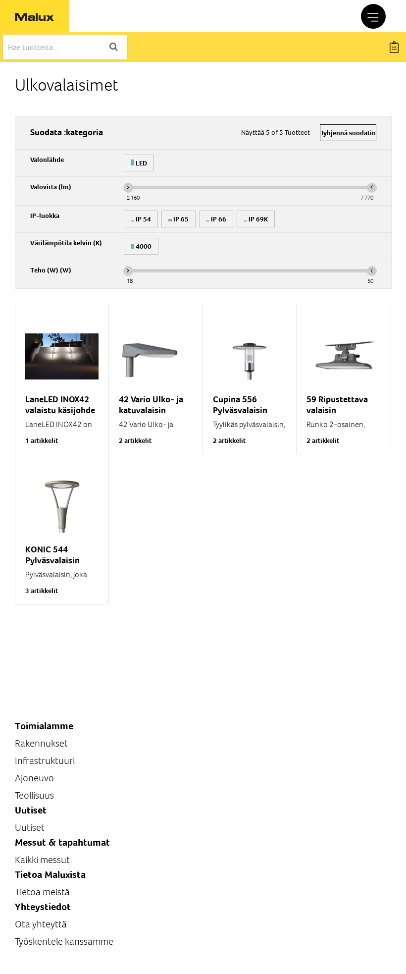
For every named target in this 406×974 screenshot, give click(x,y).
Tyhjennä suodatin (348, 133)
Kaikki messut (42, 859)
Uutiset (30, 827)
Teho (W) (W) (50, 270)
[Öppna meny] (373, 16)
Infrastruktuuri (45, 760)
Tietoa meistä (42, 892)
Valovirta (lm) (50, 187)
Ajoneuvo (34, 778)
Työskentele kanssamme (64, 941)
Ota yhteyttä (41, 924)
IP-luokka (44, 215)
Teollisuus (34, 795)
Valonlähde (47, 159)
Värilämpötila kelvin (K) (66, 243)
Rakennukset (41, 743)
